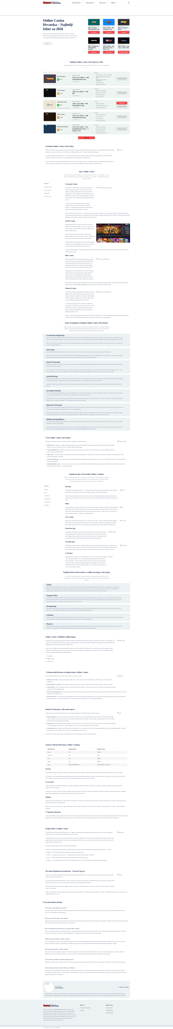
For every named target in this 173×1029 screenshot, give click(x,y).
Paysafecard (50, 755)
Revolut (49, 752)
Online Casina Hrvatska (85, 1007)
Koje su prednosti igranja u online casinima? (56, 949)
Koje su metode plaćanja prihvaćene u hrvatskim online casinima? (62, 928)
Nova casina (90, 2)
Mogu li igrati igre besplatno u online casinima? (57, 939)
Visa (94, 215)
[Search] (128, 2)
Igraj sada (94, 32)
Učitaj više (86, 137)
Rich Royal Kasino (62, 126)
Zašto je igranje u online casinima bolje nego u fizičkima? (60, 967)
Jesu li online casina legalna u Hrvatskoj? (56, 908)
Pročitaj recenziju (124, 52)
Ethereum (49, 852)
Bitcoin (49, 764)
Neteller (79, 284)
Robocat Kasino (110, 1007)
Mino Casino (61, 114)
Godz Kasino (61, 90)
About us (82, 1005)
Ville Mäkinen (59, 988)
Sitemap (82, 1010)
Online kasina (76, 2)
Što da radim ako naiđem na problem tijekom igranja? (59, 959)
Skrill (102, 215)
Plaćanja (103, 2)
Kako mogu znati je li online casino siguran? (56, 918)
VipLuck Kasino (62, 102)
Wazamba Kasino (110, 1012)
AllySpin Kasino (110, 1010)
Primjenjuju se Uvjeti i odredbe (63, 107)
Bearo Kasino (61, 76)
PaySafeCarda (84, 284)
